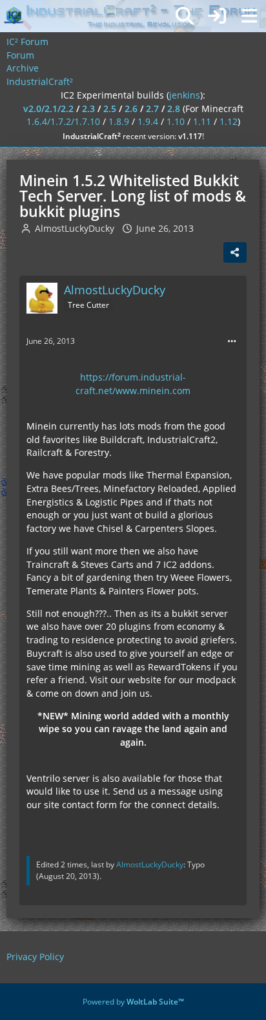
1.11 (202, 121)
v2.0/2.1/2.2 (48, 108)
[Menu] (249, 16)
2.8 (173, 108)
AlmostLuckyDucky (74, 228)
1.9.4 (148, 121)
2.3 (88, 108)
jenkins (184, 95)
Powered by (133, 1001)
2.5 (109, 108)
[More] (231, 341)
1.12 (229, 121)
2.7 (152, 108)
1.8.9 (118, 121)
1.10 (176, 121)
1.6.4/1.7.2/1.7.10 (63, 121)
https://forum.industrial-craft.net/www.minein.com (133, 384)
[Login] (217, 16)
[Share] (235, 252)
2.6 (131, 108)
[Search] (185, 16)
